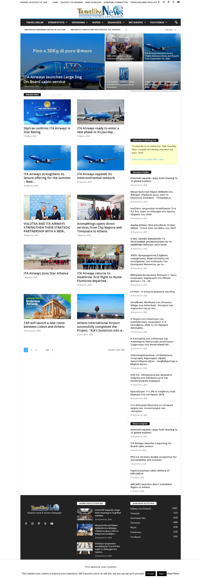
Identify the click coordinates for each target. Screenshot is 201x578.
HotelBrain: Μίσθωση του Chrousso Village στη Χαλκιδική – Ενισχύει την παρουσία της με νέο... (151, 305)
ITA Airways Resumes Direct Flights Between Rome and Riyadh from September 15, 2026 (162, 56)
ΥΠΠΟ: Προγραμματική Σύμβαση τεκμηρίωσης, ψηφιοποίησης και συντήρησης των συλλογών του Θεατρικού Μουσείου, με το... (149, 260)
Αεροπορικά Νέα (138, 518)
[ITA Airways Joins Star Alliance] (47, 257)
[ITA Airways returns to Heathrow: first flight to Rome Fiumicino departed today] (100, 257)
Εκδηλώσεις (135, 532)
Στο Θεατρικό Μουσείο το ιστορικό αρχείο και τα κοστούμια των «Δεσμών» (151, 408)
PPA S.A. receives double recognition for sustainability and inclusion (153, 458)
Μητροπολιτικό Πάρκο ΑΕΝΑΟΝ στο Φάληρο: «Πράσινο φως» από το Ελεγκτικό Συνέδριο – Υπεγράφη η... (151, 194)
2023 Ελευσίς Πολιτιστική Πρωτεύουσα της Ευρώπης (95, 29)
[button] (176, 22)
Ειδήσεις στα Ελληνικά (72, 2)
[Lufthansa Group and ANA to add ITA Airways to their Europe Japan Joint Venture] (162, 76)
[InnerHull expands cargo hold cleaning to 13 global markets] (85, 514)
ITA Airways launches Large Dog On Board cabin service (53, 79)
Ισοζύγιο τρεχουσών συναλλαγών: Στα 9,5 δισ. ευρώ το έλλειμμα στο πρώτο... (107, 547)
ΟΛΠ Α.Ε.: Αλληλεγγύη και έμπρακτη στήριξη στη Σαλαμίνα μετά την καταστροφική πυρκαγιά (151, 377)
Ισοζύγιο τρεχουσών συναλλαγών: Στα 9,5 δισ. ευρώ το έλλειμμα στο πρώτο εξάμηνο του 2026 (153, 211)
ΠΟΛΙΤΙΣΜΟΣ (157, 22)
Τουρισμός (135, 513)
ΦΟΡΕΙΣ (96, 22)
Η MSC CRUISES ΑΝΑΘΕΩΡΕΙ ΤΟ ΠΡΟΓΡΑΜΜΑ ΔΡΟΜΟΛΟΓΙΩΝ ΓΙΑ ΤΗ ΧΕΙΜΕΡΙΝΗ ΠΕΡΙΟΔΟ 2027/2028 (151, 241)
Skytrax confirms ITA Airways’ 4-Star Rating (47, 130)
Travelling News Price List (143, 2)
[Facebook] (159, 2)
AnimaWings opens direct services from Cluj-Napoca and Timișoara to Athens (99, 227)
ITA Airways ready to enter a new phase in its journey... (98, 130)
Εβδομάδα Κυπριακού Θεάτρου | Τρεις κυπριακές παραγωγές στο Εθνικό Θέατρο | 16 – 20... (153, 277)
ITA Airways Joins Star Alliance (46, 273)
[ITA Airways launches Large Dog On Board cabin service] (62, 61)
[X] (173, 2)
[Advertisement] (154, 113)
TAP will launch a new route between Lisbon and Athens (44, 325)
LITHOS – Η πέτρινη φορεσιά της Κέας (152, 291)
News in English (93, 2)
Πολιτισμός (135, 523)
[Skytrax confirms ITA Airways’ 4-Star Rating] (47, 111)
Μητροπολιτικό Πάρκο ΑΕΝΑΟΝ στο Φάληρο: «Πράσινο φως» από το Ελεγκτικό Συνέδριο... (107, 529)
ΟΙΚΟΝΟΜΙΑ (78, 22)
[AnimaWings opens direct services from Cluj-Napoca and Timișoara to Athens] (100, 207)
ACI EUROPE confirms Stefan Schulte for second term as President (121, 84)
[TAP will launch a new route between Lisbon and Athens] (47, 306)
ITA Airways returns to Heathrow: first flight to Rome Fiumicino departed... (99, 277)
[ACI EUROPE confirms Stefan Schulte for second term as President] (124, 76)
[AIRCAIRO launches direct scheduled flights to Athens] (124, 47)
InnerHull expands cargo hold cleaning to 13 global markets (154, 179)
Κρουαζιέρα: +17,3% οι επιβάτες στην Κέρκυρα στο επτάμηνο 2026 (152, 393)
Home (55, 2)
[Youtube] (178, 2)
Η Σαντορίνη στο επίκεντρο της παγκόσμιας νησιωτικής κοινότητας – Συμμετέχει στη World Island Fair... (152, 341)
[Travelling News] (100, 11)
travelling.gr (34, 22)
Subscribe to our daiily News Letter (148, 159)
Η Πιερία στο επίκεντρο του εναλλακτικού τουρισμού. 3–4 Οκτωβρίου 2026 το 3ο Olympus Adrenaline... (149, 323)
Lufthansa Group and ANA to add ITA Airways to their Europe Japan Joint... (161, 84)
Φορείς (133, 527)
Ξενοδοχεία (135, 537)
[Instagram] (164, 2)
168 (47, 350)
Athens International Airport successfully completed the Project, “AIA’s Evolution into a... (100, 326)
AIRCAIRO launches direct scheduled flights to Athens (120, 57)
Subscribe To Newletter (116, 2)
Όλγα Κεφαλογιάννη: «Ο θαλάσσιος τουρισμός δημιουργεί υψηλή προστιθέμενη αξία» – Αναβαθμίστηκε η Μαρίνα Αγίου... (153, 360)
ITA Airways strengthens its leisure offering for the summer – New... (47, 178)
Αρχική (46, 95)
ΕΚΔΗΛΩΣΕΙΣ (115, 22)
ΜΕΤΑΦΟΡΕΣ (136, 22)
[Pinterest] (169, 2)
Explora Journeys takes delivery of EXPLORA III (149, 472)
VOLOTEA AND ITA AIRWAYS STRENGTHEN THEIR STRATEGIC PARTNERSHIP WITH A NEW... (47, 227)
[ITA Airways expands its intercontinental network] (100, 157)
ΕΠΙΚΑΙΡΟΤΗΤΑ (56, 22)
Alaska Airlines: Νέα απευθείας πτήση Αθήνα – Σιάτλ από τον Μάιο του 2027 (153, 226)
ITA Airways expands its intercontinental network (96, 176)
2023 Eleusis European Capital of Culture (44, 29)
